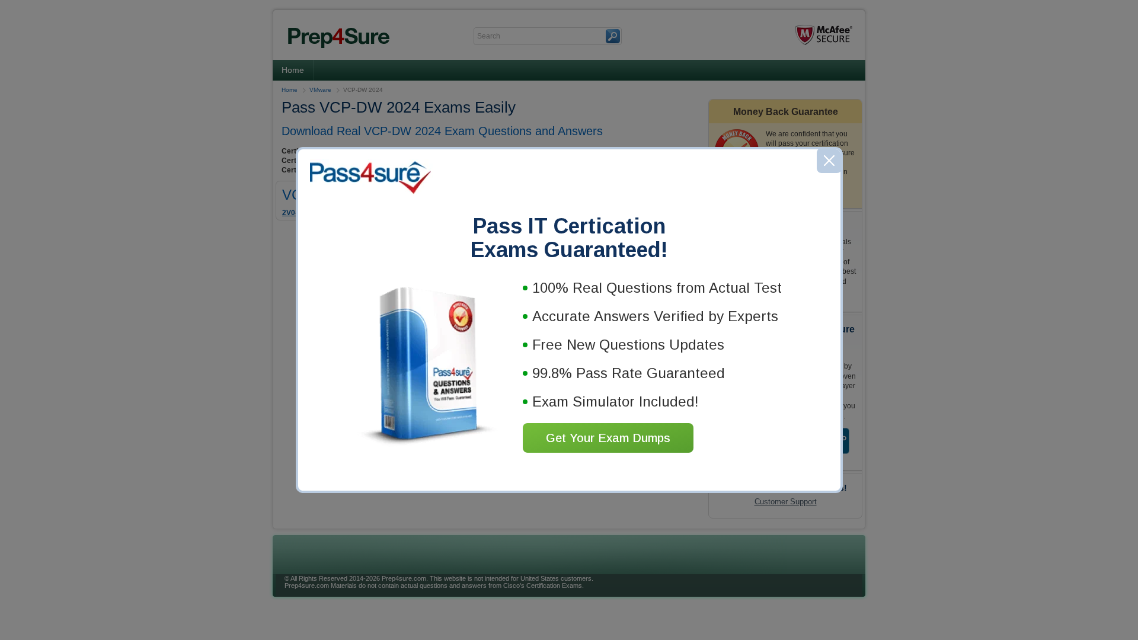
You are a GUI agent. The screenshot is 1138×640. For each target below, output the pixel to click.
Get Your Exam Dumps (608, 437)
